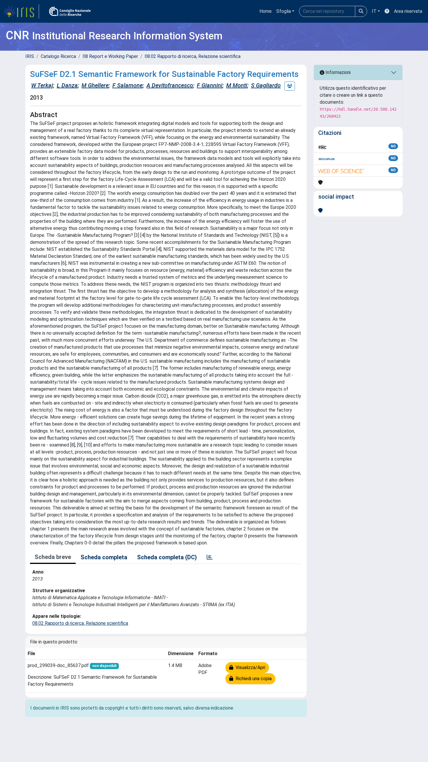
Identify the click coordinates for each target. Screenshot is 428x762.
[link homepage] (21, 11)
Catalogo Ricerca (58, 56)
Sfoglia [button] (283, 11)
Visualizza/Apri (249, 667)
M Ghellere (95, 85)
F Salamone (127, 85)
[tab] (209, 557)
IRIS (29, 56)
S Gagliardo (266, 85)
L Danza (67, 85)
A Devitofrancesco (169, 85)
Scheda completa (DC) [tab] (167, 557)
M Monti (236, 85)
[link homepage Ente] (70, 11)
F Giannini (209, 85)
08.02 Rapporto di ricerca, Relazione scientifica (192, 56)
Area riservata (408, 11)
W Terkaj (42, 85)
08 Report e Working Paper (110, 56)
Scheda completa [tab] (104, 557)
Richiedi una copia (252, 678)
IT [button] (374, 11)
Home (265, 11)
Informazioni (337, 72)
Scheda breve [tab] (53, 556)
